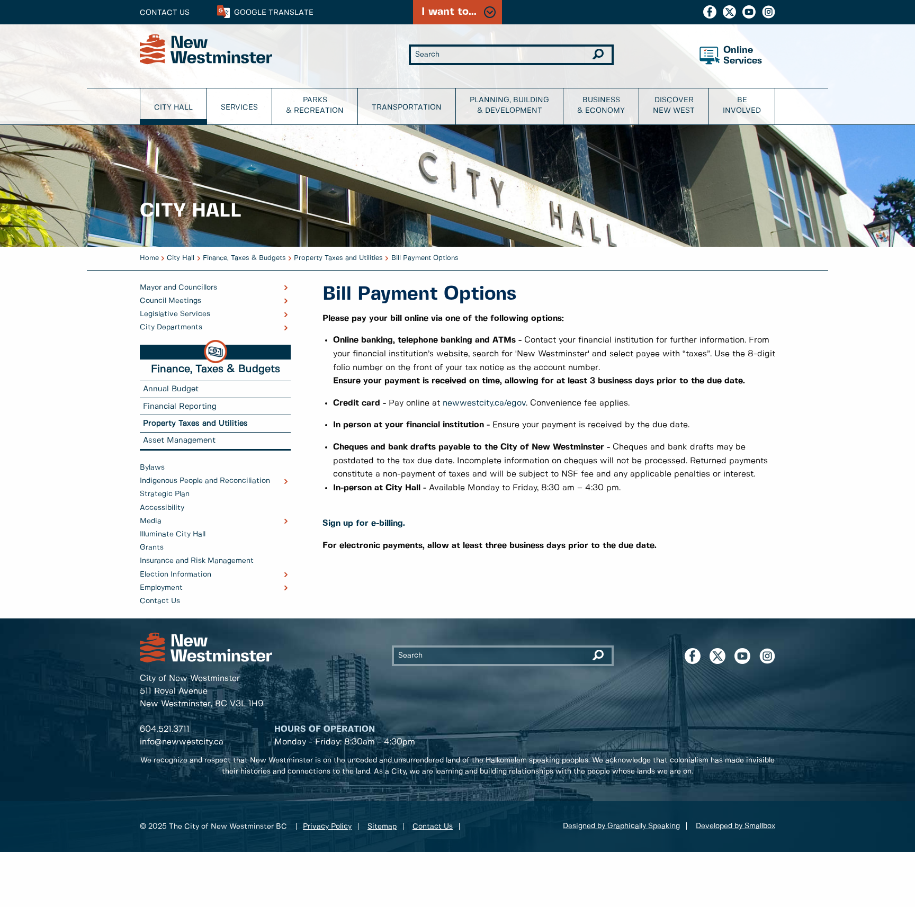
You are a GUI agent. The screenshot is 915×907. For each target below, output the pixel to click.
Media (151, 521)
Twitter (729, 12)
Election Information (175, 574)
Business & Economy (601, 105)
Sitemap (382, 826)
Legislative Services (175, 314)
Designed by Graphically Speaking (621, 826)
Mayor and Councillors (178, 287)
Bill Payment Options (425, 258)
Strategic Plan (165, 494)
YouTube (749, 12)
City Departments (171, 327)
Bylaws (152, 467)
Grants (152, 547)
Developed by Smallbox (735, 826)
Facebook (709, 12)
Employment (161, 587)
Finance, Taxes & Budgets (244, 258)
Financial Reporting (180, 406)
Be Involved (742, 105)
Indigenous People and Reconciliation (205, 480)
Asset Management (179, 440)
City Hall (173, 107)
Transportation (407, 107)
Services (239, 107)
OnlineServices (742, 56)
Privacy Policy (327, 826)
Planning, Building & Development (509, 105)
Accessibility (162, 507)
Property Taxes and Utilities (338, 258)
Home (149, 258)
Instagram (768, 12)
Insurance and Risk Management (197, 560)
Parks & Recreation (315, 105)
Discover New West (674, 105)
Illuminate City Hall (172, 534)
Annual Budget (171, 389)
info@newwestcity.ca (181, 742)
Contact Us (165, 12)
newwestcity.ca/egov (484, 403)
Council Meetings (170, 300)
